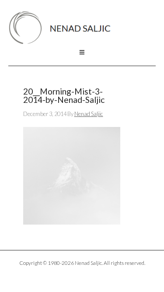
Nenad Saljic (64, 27)
